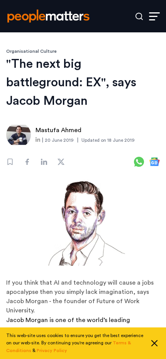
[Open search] (139, 16)
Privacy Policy (52, 350)
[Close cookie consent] (154, 343)
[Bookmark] (10, 162)
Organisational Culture (31, 51)
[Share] (27, 162)
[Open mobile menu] (154, 16)
